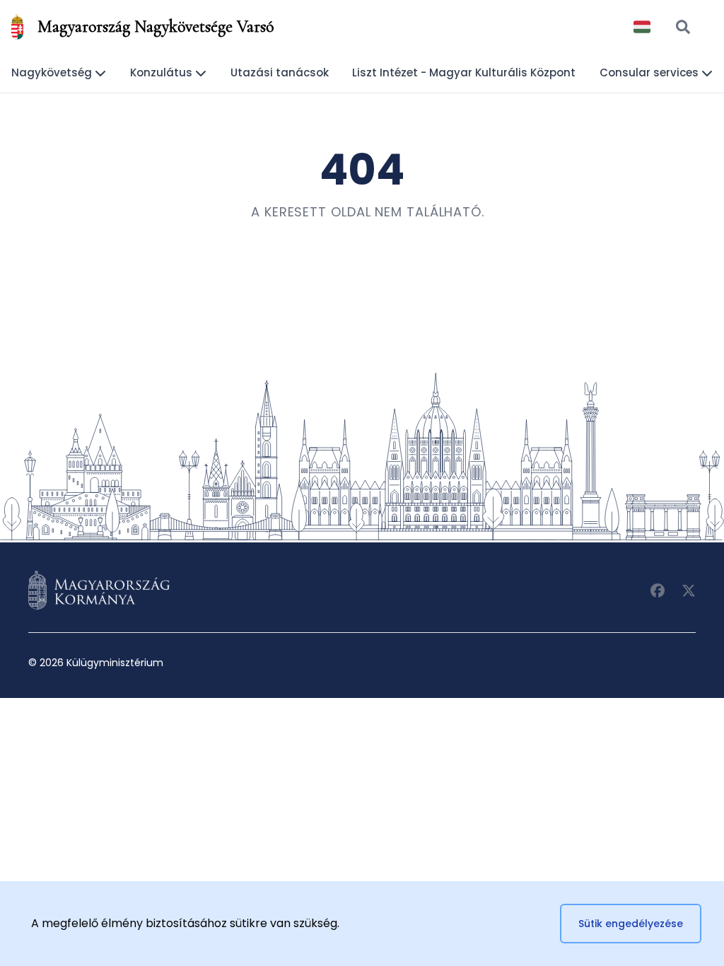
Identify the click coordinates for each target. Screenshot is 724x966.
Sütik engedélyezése (630, 923)
